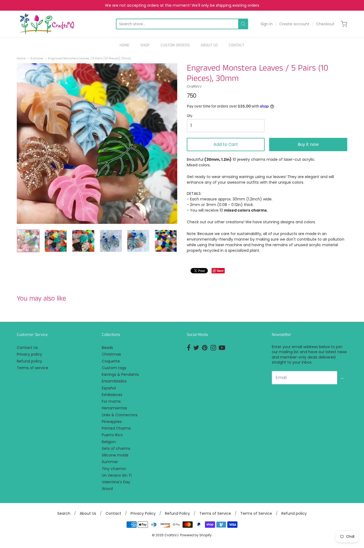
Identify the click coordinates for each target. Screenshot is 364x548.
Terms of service (32, 367)
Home (21, 58)
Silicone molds (115, 455)
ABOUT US (209, 45)
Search (63, 513)
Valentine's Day (116, 482)
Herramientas (114, 408)
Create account (294, 24)
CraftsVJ (194, 86)
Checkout (325, 24)
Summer (36, 58)
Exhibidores (112, 394)
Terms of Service (215, 513)
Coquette (111, 361)
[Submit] (243, 24)
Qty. (190, 116)
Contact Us (27, 347)
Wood (107, 488)
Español (109, 388)
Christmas (111, 354)
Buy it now (308, 144)
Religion (109, 441)
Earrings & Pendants (120, 374)
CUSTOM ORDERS (175, 45)
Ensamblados (114, 381)
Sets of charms (116, 448)
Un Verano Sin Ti (117, 475)
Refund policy (29, 361)
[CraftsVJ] (47, 24)
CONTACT (236, 45)
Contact (113, 513)
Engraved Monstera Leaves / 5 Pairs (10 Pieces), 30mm (89, 58)
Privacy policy (29, 354)
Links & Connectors (119, 415)
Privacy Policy (143, 513)
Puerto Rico (112, 435)
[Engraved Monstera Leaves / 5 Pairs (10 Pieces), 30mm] (28, 240)
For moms (111, 401)
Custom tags (114, 367)
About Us (88, 513)
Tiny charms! (114, 468)
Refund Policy (177, 513)
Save (220, 271)
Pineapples (112, 421)
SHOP (144, 45)
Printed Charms (116, 428)
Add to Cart (225, 144)
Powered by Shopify (196, 535)
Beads (107, 347)
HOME (125, 45)
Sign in (267, 24)
